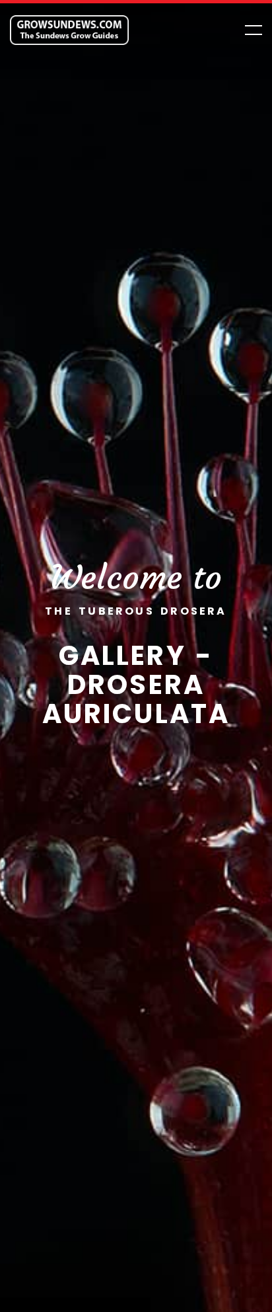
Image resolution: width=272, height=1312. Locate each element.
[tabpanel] (136, 656)
